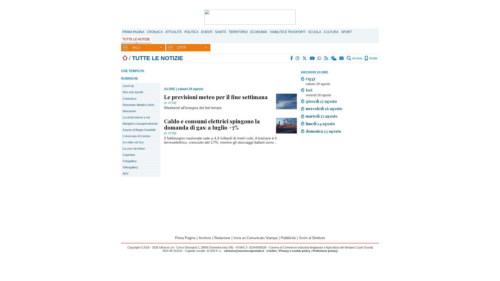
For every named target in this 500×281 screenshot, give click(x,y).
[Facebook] (291, 58)
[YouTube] (312, 58)
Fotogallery (130, 161)
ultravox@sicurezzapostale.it (244, 250)
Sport (346, 32)
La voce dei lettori (134, 148)
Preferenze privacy (325, 250)
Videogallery (130, 167)
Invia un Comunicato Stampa (255, 238)
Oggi (310, 78)
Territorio (238, 32)
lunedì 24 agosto (320, 123)
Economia (258, 32)
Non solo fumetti (133, 92)
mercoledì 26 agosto (324, 108)
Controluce (129, 98)
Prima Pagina (133, 32)
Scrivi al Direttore (312, 238)
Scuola (314, 32)
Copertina (129, 154)
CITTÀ (181, 47)
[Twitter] (304, 58)
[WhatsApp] (319, 58)
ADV (125, 173)
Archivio (357, 58)
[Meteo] (334, 58)
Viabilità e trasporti (287, 32)
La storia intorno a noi (136, 117)
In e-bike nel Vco (133, 142)
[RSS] (326, 58)
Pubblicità (288, 238)
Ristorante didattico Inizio (138, 104)
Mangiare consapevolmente (140, 123)
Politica (191, 32)
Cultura (331, 32)
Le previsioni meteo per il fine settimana (216, 96)
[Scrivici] (341, 58)
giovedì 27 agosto (321, 101)
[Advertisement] (340, 174)
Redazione (222, 238)
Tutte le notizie (136, 39)
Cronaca (155, 32)
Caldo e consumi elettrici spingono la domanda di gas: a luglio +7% (212, 124)
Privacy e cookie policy (294, 250)
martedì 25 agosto (322, 116)
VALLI (136, 47)
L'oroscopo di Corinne (136, 136)
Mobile (372, 58)
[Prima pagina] (125, 58)
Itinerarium (129, 111)
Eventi (206, 32)
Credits (272, 250)
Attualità (173, 32)
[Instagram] (298, 58)
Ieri (309, 90)
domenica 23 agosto (323, 131)
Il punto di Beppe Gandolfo (139, 129)
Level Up (128, 85)
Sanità (220, 32)
